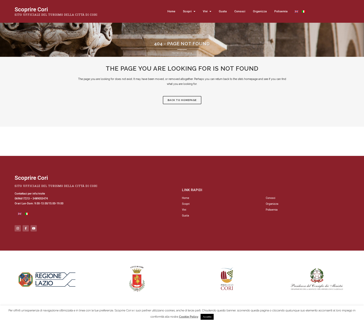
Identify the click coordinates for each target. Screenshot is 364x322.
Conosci (239, 11)
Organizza (260, 11)
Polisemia (281, 11)
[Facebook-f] (26, 228)
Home (171, 11)
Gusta (223, 11)
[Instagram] (18, 228)
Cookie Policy (188, 316)
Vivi (205, 11)
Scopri (187, 11)
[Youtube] (34, 228)
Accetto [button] (207, 316)
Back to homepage (182, 100)
